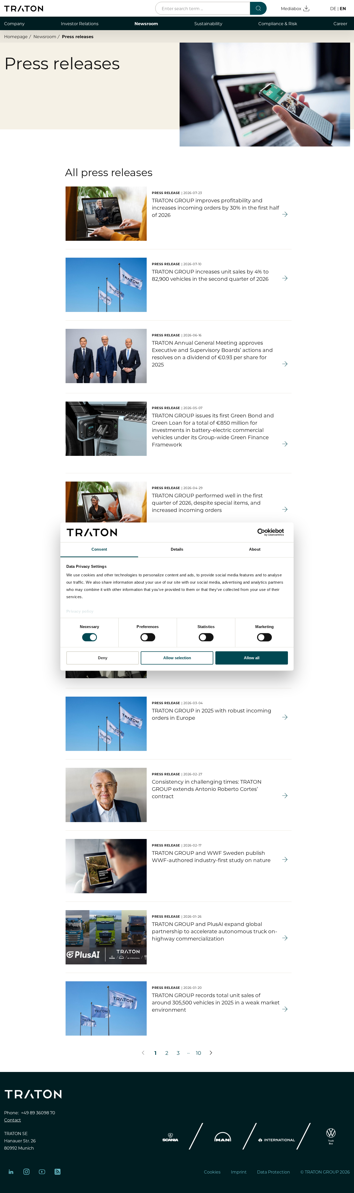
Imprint (239, 1172)
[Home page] (23, 9)
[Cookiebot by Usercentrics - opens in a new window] (265, 532)
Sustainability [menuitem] (208, 23)
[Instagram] (26, 1171)
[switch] (147, 637)
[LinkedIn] (11, 1171)
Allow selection (177, 658)
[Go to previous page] (143, 1052)
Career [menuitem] (340, 23)
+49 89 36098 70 (38, 1112)
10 (198, 1052)
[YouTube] (42, 1171)
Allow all (251, 658)
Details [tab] (177, 549)
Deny (102, 658)
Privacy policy (80, 611)
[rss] (57, 1171)
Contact (12, 1120)
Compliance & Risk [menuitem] (277, 23)
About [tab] (254, 549)
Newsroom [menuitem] (146, 23)
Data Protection (273, 1172)
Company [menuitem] (14, 23)
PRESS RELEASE (166, 193)
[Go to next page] (211, 1052)
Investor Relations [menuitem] (79, 23)
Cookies (212, 1172)
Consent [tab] (99, 549)
